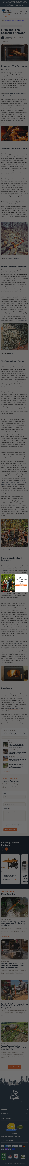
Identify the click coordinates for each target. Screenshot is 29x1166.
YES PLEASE (21, 585)
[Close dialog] (27, 574)
